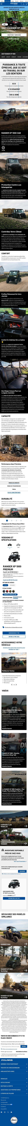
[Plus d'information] (15, 30)
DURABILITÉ (14, 57)
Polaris (2, 1)
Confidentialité (4, 1102)
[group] (14, 670)
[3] (12, 515)
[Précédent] (12, 685)
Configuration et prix (14, 633)
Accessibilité (4, 1108)
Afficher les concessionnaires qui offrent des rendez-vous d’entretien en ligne (13, 1054)
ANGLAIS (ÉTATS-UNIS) (7, 1071)
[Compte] (23, 4)
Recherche (22, 871)
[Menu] (1, 4)
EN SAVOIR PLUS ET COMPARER (17, 597)
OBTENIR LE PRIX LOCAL (14, 38)
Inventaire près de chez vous (14, 898)
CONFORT (3, 57)
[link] (14, 1079)
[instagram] (4, 1112)
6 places (12, 585)
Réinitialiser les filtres (21, 1051)
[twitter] (8, 1112)
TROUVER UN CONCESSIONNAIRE (10, 1067)
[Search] (21, 4)
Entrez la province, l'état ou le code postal (12, 1044)
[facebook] (1, 1112)
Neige (12, 1)
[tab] (9, 546)
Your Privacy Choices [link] (5, 1104)
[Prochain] (16, 685)
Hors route (7, 1)
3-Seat (5, 585)
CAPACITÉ (8, 57)
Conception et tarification (14, 35)
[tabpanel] (14, 590)
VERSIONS (19, 57)
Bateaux (21, 1)
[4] (14, 514)
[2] (16, 514)
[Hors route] (14, 4)
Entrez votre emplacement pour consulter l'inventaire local (12, 867)
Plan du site (3, 1100)
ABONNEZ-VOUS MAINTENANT (9, 1064)
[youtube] (11, 1112)
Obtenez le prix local (14, 636)
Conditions (3, 1106)
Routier (16, 1)
